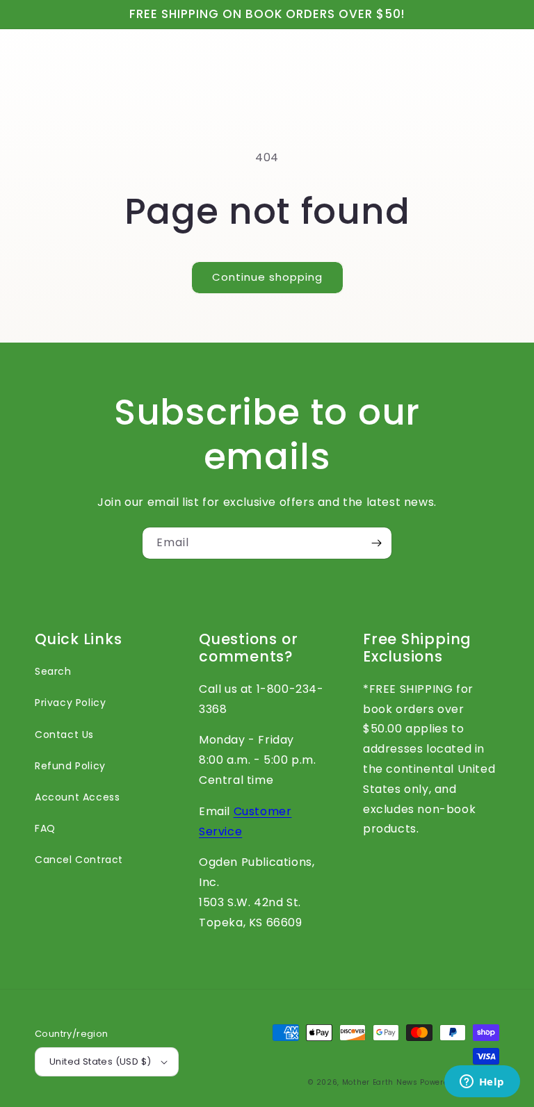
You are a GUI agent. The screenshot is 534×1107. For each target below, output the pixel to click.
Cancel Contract (79, 860)
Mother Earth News (380, 1082)
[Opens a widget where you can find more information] (482, 1082)
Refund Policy (70, 766)
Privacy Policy (70, 703)
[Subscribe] (376, 543)
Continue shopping (267, 277)
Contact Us (64, 734)
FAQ (45, 828)
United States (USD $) (100, 1061)
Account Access (77, 797)
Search (53, 671)
